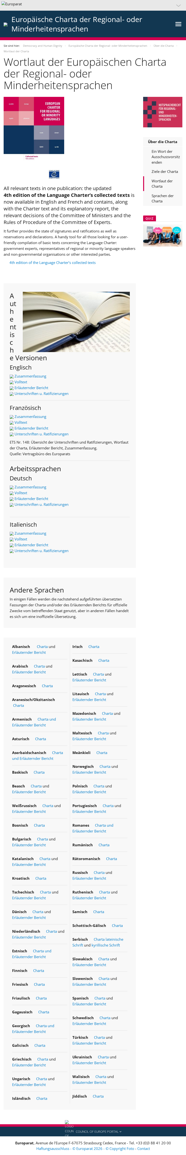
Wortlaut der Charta (162, 183)
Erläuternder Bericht (31, 387)
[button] (93, 5)
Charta (42, 646)
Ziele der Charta (165, 171)
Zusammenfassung (30, 376)
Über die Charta (162, 141)
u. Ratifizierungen (54, 433)
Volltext (21, 381)
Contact (143, 1148)
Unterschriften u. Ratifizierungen (42, 393)
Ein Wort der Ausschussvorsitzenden (166, 157)
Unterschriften (27, 433)
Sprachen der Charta (163, 198)
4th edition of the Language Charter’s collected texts (52, 262)
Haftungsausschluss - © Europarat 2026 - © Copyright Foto (85, 1148)
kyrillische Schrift (106, 945)
